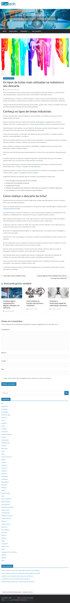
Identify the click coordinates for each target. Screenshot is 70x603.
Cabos (3, 420)
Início (4, 31)
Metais (3, 490)
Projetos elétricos (6, 518)
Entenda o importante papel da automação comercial (58, 303)
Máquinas (4, 485)
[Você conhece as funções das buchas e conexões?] (35, 289)
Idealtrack (4, 471)
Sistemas (3, 538)
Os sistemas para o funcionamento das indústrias (15, 579)
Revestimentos (5, 524)
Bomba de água (5, 415)
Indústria (4, 473)
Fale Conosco (36, 31)
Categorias (23, 31)
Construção (4, 431)
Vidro (2, 560)
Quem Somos (13, 31)
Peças (3, 496)
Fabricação (4, 448)
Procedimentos (5, 513)
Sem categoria (5, 529)
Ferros (3, 451)
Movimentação (5, 493)
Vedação (3, 558)
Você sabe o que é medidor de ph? (14, 276)
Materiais (4, 487)
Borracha (4, 417)
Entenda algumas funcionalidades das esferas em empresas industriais (52, 277)
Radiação (4, 521)
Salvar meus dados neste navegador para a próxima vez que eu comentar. (27, 378)
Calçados (3, 423)
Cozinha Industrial (6, 434)
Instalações (4, 476)
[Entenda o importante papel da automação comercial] (58, 289)
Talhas (3, 541)
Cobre (3, 426)
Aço (2, 403)
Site (2, 369)
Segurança (4, 527)
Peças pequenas (6, 501)
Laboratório (4, 479)
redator (17, 89)
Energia (3, 437)
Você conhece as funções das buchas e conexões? (34, 303)
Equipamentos (5, 443)
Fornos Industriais (6, 457)
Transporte (4, 543)
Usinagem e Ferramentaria (9, 552)
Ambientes (4, 409)
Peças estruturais (6, 499)
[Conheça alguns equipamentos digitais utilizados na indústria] (11, 289)
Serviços (3, 535)
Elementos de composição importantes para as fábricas (17, 576)
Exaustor (3, 445)
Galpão (3, 459)
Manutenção (5, 482)
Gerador (3, 462)
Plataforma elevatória (7, 507)
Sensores (4, 532)
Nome (3, 353)
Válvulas (3, 555)
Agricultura (4, 406)
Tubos (3, 549)
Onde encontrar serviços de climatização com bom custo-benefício (20, 570)
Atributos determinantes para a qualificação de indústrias (18, 581)
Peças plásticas (5, 504)
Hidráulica (4, 468)
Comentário (5, 329)
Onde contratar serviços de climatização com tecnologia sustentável (20, 573)
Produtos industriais (9, 78)
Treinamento (5, 546)
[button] (28, 31)
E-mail (3, 361)
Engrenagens (5, 440)
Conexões (4, 429)
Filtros (3, 454)
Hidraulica (4, 465)
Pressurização (5, 510)
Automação (4, 412)
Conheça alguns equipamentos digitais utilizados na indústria (11, 304)
